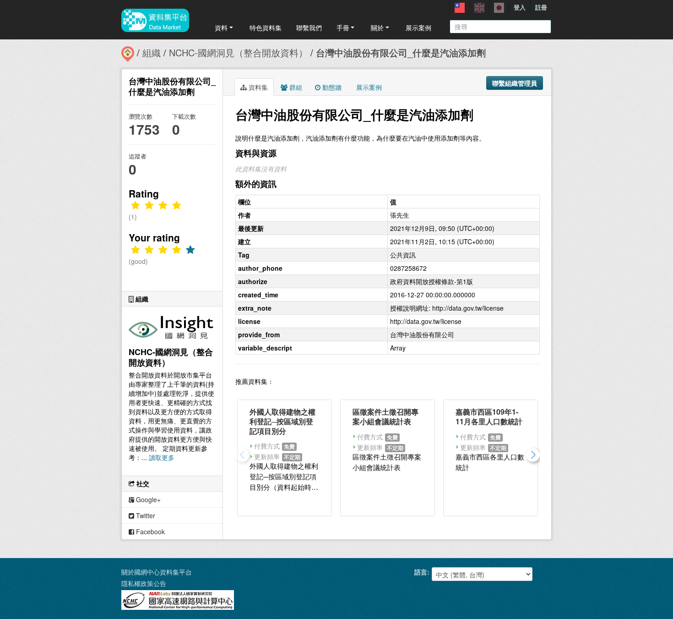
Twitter (144, 515)
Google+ (147, 499)
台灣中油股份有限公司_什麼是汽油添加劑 (401, 52)
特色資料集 (266, 27)
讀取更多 (161, 457)
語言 (420, 571)
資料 (221, 27)
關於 (377, 27)
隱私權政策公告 (143, 583)
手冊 (342, 27)
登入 (520, 7)
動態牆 (331, 87)
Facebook (149, 531)
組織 (151, 52)
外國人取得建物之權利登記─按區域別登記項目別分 (282, 421)
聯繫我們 (309, 27)
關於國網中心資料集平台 (156, 571)
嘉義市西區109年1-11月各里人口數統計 (489, 416)
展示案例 (418, 27)
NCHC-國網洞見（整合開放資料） (238, 52)
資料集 (257, 87)
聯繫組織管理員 (514, 83)
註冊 (541, 7)
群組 (295, 87)
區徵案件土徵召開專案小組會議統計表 (385, 416)
